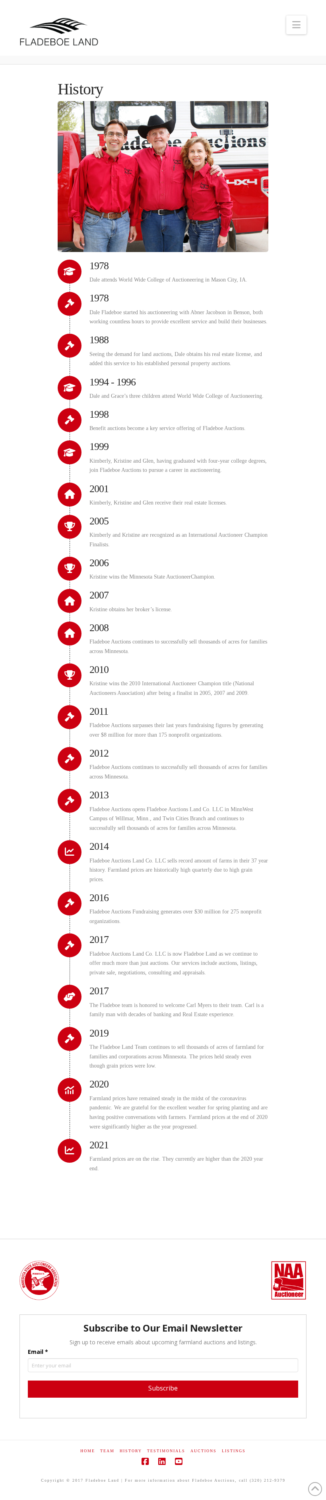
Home (87, 1451)
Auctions (203, 1451)
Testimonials (166, 1451)
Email (38, 1351)
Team (107, 1451)
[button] (296, 25)
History (131, 1451)
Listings (234, 1451)
